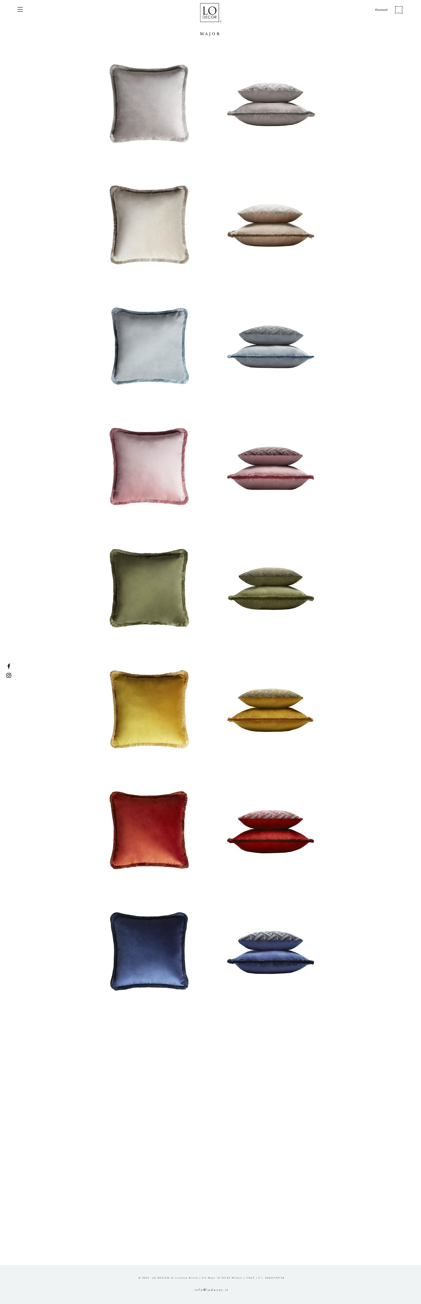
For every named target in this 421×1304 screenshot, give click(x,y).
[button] (20, 9)
